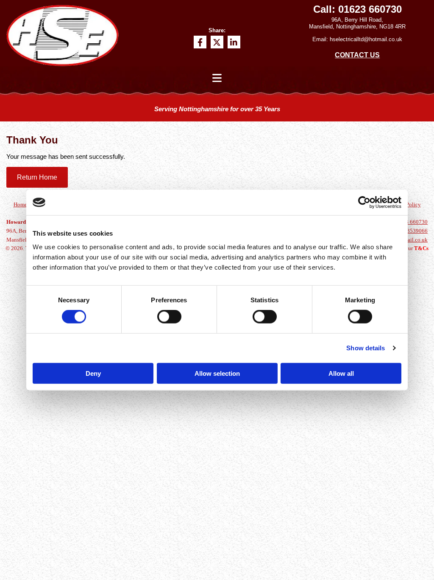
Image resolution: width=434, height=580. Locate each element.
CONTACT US (357, 55)
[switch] (169, 317)
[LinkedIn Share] (234, 42)
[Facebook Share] (200, 42)
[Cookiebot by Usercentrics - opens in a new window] (364, 202)
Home (20, 204)
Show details (365, 348)
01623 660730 (370, 9)
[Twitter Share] (217, 42)
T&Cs (421, 248)
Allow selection (217, 373)
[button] (37, 177)
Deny (93, 373)
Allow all (341, 373)
